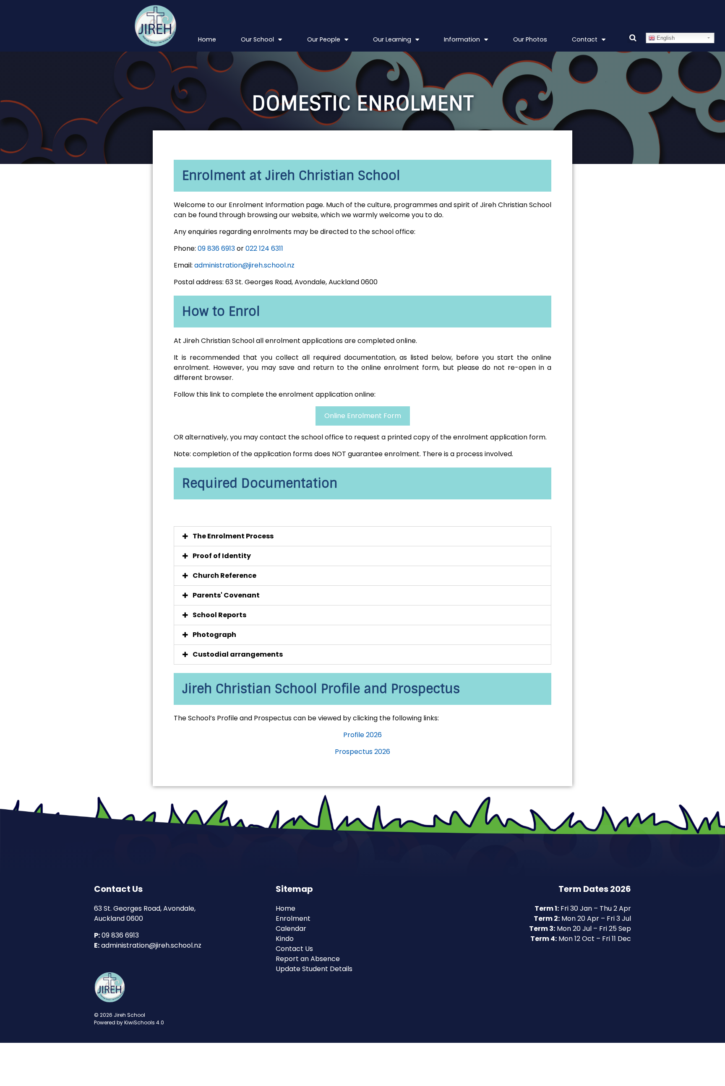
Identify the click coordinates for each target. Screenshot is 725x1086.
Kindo (285, 938)
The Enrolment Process (233, 536)
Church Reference (224, 575)
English (665, 38)
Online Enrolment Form (362, 416)
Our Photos (530, 39)
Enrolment (293, 918)
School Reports (219, 615)
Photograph (214, 634)
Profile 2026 (362, 735)
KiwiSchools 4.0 (144, 1022)
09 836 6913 (216, 248)
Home (207, 39)
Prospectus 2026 (362, 751)
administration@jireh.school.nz (244, 265)
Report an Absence (308, 959)
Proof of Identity (222, 556)
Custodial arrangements (238, 654)
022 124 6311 (264, 248)
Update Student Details (314, 969)
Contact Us (294, 948)
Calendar (291, 928)
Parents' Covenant (226, 595)
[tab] (362, 536)
